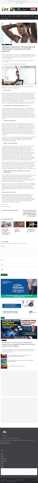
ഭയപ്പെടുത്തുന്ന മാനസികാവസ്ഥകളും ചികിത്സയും (31, 230)
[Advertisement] (19, 383)
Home (2, 450)
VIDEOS (2, 454)
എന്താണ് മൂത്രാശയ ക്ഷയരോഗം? (17, 230)
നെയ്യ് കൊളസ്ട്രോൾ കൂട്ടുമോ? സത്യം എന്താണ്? (16, 365)
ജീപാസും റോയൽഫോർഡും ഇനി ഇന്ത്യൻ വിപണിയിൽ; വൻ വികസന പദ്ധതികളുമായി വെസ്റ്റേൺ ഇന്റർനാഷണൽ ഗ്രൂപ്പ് (19, 356)
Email (2, 264)
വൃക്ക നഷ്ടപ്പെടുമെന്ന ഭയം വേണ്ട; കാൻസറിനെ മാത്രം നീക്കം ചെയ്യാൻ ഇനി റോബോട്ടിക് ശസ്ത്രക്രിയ (20, 361)
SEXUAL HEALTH (3, 458)
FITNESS (3, 44)
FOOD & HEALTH (7, 44)
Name (2, 260)
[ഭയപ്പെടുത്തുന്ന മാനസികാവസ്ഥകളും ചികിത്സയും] (31, 222)
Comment (3, 246)
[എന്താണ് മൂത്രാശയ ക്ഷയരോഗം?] (19, 222)
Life (10, 44)
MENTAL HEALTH (4, 460)
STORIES (6, 18)
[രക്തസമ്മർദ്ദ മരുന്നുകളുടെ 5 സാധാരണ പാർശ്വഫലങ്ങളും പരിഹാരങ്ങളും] (6, 222)
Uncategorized (4, 340)
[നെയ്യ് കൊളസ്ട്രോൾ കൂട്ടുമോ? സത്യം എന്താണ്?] (4, 366)
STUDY (3, 18)
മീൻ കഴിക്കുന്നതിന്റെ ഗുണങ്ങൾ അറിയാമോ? (10, 210)
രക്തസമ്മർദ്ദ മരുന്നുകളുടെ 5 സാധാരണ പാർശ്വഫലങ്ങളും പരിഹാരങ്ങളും (6, 231)
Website (2, 269)
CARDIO (2, 456)
